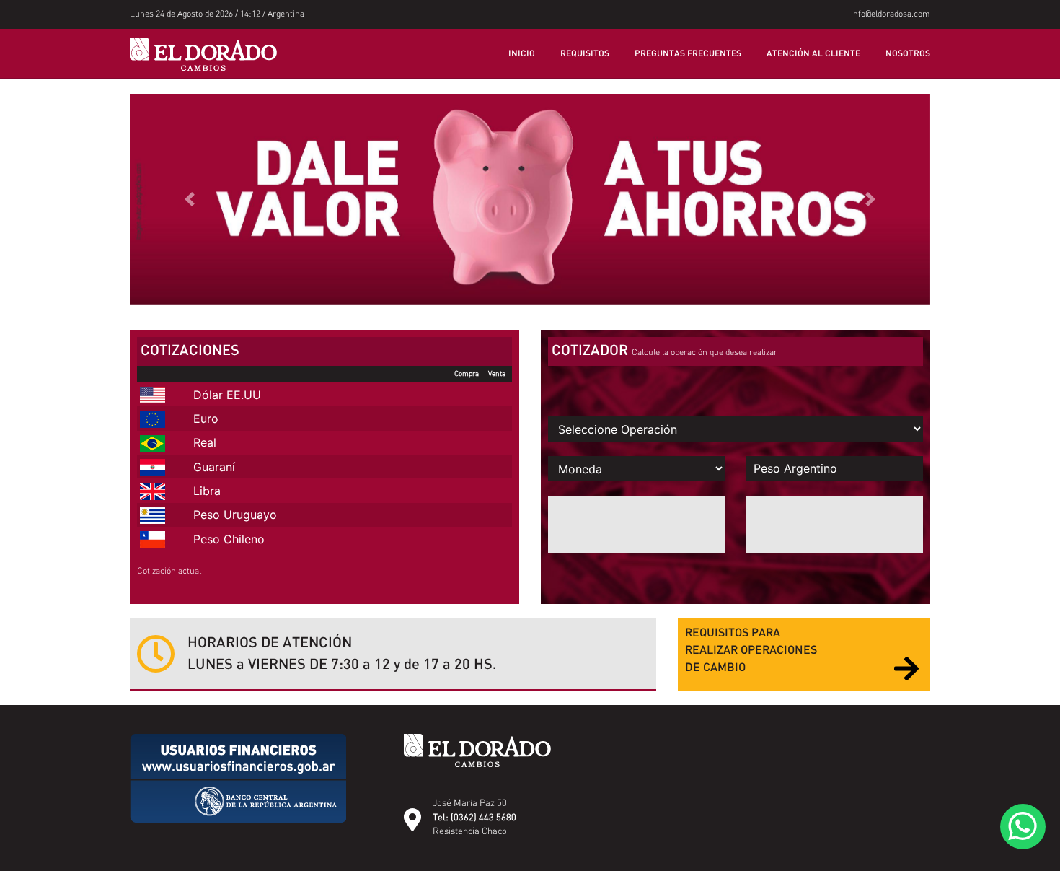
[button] (190, 199)
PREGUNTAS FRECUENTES (688, 54)
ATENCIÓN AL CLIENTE (813, 54)
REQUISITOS (584, 54)
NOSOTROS (907, 54)
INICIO (521, 54)
